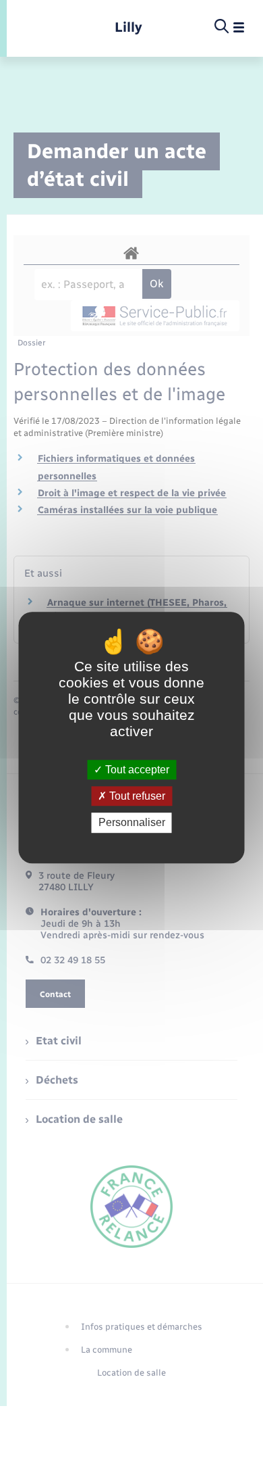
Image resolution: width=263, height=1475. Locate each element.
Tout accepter (136, 769)
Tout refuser (136, 796)
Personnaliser (131, 823)
